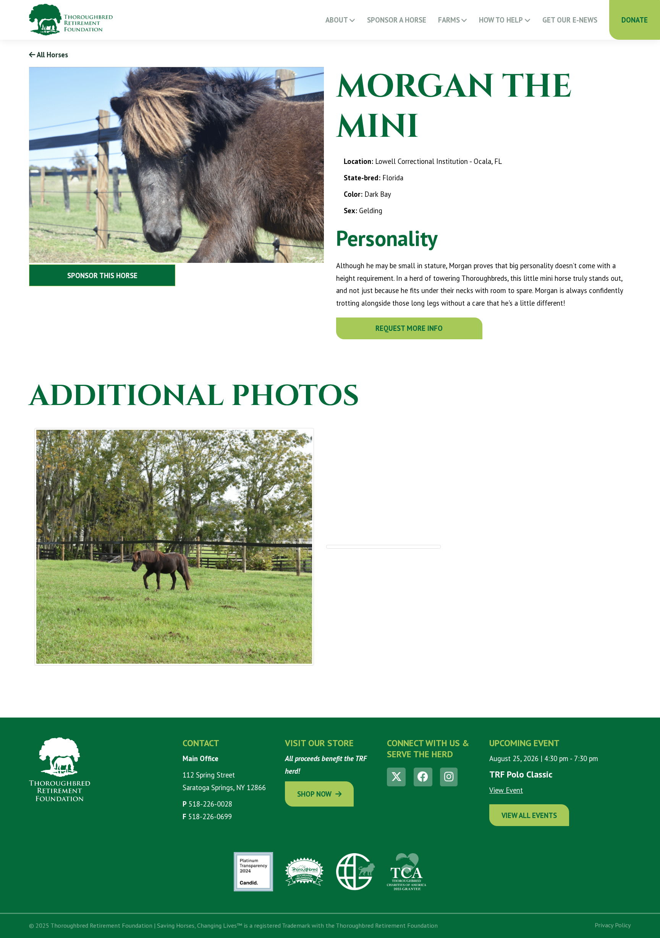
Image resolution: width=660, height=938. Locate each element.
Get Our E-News (569, 19)
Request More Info (409, 328)
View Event (506, 790)
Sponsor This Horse (102, 275)
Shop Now (314, 794)
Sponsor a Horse (396, 19)
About (336, 19)
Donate (634, 19)
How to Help (501, 19)
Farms (449, 19)
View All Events (529, 815)
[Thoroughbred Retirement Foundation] (71, 20)
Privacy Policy (613, 925)
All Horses (51, 54)
